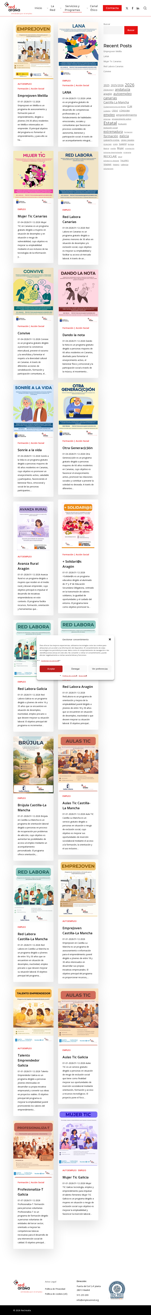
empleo (109, 115)
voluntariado (108, 169)
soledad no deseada (111, 161)
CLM (129, 106)
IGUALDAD (108, 144)
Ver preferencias (100, 669)
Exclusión (122, 124)
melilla (113, 148)
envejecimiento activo (121, 119)
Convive (107, 71)
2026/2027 (109, 90)
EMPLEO (67, 80)
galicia (124, 136)
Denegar (75, 669)
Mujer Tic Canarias (112, 61)
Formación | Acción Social (31, 88)
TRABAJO (116, 165)
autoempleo (122, 94)
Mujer (120, 148)
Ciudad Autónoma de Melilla (115, 107)
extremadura (113, 131)
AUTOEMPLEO (25, 83)
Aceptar (51, 669)
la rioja (131, 144)
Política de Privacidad (55, 1288)
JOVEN (115, 144)
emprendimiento (126, 115)
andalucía (122, 89)
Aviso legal (83, 675)
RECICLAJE (110, 156)
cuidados (107, 111)
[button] (109, 639)
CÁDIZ (115, 110)
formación (111, 136)
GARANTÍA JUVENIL (112, 140)
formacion (128, 132)
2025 (106, 85)
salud (120, 157)
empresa (107, 119)
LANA (106, 56)
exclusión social (111, 127)
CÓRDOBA (124, 110)
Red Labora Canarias (113, 66)
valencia (124, 164)
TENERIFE (107, 164)
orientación (129, 148)
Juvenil (123, 144)
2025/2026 (117, 85)
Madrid (106, 148)
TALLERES (124, 160)
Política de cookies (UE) (56, 1293)
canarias (110, 98)
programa (127, 152)
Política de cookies (70, 675)
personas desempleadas (113, 152)
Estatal (110, 123)
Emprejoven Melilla (113, 51)
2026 (129, 85)
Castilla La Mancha (116, 102)
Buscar (107, 24)
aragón (108, 94)
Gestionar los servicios (50, 660)
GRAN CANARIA (127, 140)
